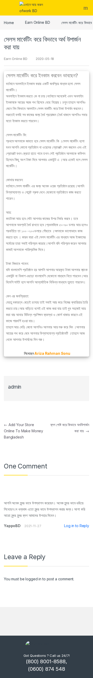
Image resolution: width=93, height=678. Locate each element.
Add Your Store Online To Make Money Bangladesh (23, 430)
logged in (33, 579)
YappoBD (12, 525)
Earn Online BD (37, 22)
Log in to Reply (76, 525)
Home (9, 22)
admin (14, 387)
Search (86, 8)
